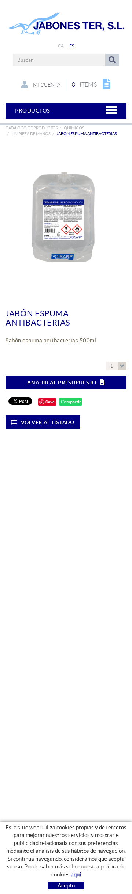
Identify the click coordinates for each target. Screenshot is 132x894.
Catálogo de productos (32, 128)
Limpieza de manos (31, 134)
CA (61, 45)
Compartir (70, 401)
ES (71, 45)
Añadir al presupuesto (61, 382)
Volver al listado (47, 422)
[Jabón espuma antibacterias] (63, 217)
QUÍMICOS (74, 128)
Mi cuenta (46, 85)
